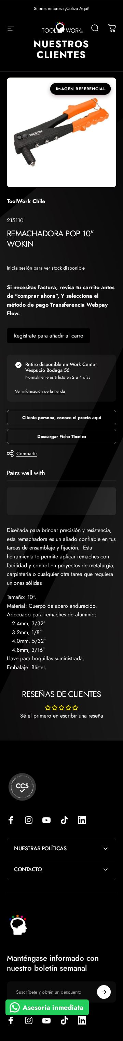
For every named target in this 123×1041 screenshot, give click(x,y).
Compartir (26, 453)
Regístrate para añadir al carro (48, 336)
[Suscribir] (104, 992)
